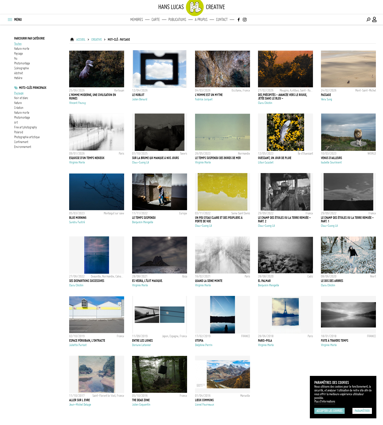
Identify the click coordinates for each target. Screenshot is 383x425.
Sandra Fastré (77, 222)
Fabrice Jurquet (204, 99)
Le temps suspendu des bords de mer (218, 158)
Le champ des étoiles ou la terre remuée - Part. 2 (284, 219)
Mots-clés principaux (32, 88)
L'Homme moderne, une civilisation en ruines (92, 96)
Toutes (17, 44)
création (18, 108)
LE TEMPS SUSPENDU (144, 217)
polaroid (18, 132)
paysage (18, 54)
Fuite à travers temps (334, 340)
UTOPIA (199, 340)
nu (15, 58)
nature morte (21, 49)
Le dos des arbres (332, 281)
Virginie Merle (77, 162)
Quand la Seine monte (208, 281)
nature (18, 103)
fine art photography (25, 127)
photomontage (22, 63)
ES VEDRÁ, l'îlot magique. (147, 281)
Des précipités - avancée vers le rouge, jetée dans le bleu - (282, 96)
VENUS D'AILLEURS (331, 158)
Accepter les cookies (329, 411)
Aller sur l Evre (79, 400)
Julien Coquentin (141, 405)
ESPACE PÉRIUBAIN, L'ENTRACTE (87, 340)
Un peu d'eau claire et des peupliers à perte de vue (218, 219)
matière (18, 78)
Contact (222, 19)
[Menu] (9, 19)
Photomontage (22, 118)
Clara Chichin (265, 103)
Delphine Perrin (203, 345)
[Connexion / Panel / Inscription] (374, 19)
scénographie (21, 68)
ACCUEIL (80, 40)
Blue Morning (77, 217)
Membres (136, 19)
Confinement (21, 142)
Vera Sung (326, 99)
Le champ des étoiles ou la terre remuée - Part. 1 (347, 219)
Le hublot (138, 95)
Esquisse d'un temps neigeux (86, 158)
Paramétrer (362, 411)
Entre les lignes (142, 340)
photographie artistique (27, 137)
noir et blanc (21, 98)
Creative (96, 40)
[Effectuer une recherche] (368, 19)
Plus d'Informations (324, 401)
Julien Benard (139, 99)
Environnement (22, 147)
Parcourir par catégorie (29, 38)
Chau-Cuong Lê (140, 162)
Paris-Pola (265, 340)
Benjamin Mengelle (142, 222)
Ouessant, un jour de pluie (274, 158)
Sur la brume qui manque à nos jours (155, 158)
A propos (201, 19)
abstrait (18, 73)
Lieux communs (204, 400)
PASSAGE (326, 95)
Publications (177, 19)
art (16, 122)
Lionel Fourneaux (204, 405)
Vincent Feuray (77, 103)
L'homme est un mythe (209, 95)
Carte (156, 19)
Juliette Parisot (78, 345)
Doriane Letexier (141, 345)
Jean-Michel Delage (80, 405)
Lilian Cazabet (266, 162)
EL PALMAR (264, 281)
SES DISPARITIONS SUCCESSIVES (86, 281)
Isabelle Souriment (331, 162)
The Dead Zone (141, 400)
